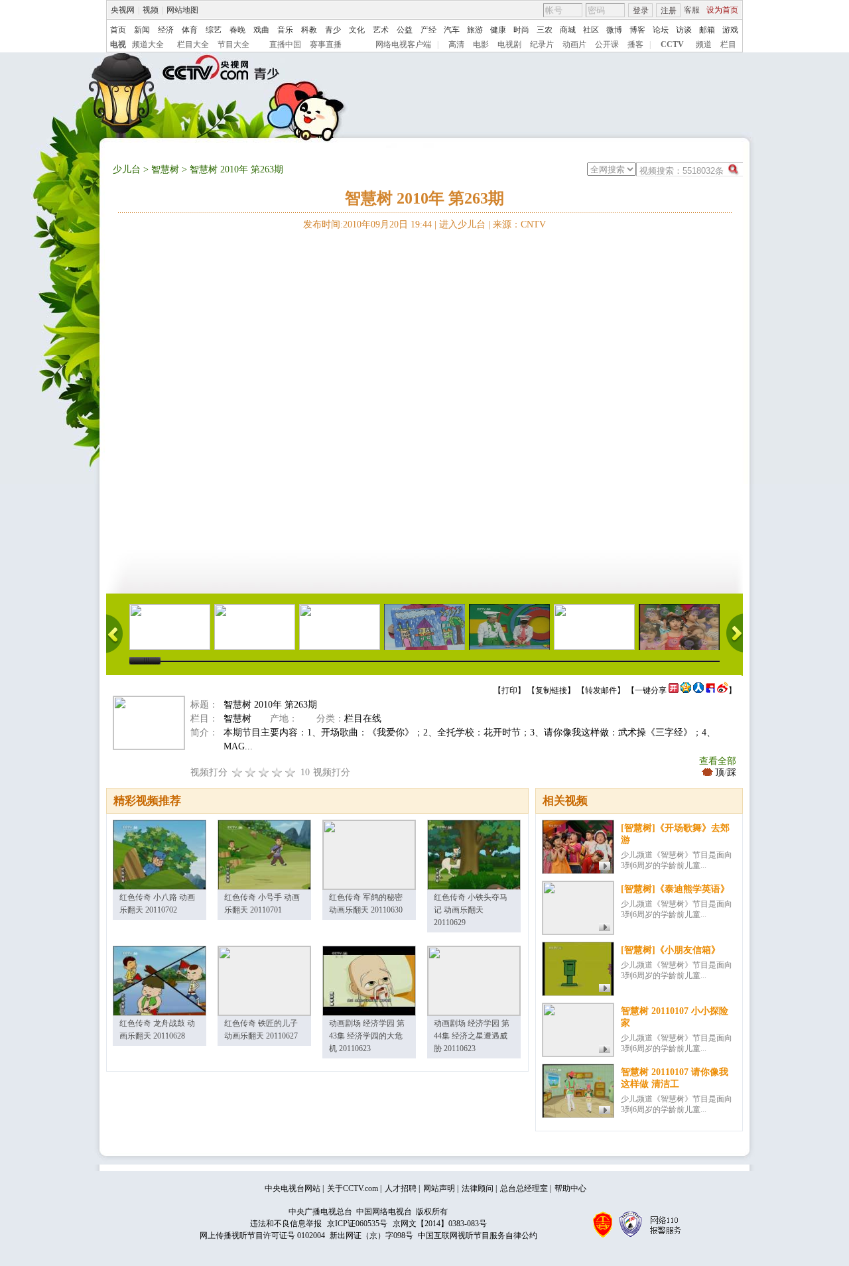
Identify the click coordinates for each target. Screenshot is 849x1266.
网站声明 (439, 1188)
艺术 (381, 29)
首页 (118, 29)
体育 (190, 29)
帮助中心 (570, 1188)
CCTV (672, 44)
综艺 (214, 29)
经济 (166, 29)
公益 (405, 29)
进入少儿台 (462, 224)
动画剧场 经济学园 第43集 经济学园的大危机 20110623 (367, 1036)
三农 (545, 29)
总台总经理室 (524, 1188)
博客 (637, 29)
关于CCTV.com (352, 1188)
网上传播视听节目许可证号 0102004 (262, 1235)
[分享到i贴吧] (710, 690)
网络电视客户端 (403, 44)
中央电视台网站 (292, 1188)
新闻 (142, 29)
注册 (669, 10)
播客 (635, 44)
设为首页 (722, 10)
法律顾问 (477, 1188)
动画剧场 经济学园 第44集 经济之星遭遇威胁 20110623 (471, 1036)
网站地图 (182, 10)
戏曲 (261, 29)
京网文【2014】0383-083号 (440, 1223)
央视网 (123, 10)
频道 (704, 44)
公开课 (607, 44)
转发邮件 (601, 690)
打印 (509, 690)
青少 (333, 29)
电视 (118, 44)
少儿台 (127, 169)
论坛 (661, 29)
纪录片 (542, 44)
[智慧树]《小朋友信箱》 (670, 950)
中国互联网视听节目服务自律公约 (477, 1235)
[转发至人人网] (698, 690)
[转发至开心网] (674, 690)
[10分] (290, 772)
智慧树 (165, 169)
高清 (456, 44)
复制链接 (551, 690)
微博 (614, 29)
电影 (481, 44)
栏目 (728, 44)
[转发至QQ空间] (686, 690)
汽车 (452, 29)
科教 (309, 29)
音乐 (285, 29)
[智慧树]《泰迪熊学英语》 (675, 889)
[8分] (277, 772)
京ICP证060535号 (357, 1223)
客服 (692, 10)
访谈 (684, 29)
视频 (151, 10)
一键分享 (651, 690)
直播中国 (285, 44)
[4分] (250, 772)
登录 (641, 10)
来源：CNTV (519, 224)
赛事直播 (326, 44)
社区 (591, 29)
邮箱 (707, 29)
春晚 (237, 29)
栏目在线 (362, 719)
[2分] (237, 772)
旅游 (475, 29)
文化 (357, 29)
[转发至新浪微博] (722, 690)
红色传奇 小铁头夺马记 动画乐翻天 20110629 (470, 910)
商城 (568, 29)
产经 (428, 29)
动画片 (574, 44)
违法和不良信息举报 (286, 1223)
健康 (498, 29)
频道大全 (148, 44)
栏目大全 (193, 44)
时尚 (521, 29)
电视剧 (509, 44)
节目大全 (233, 44)
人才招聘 (401, 1188)
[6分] (264, 772)
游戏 (730, 29)
